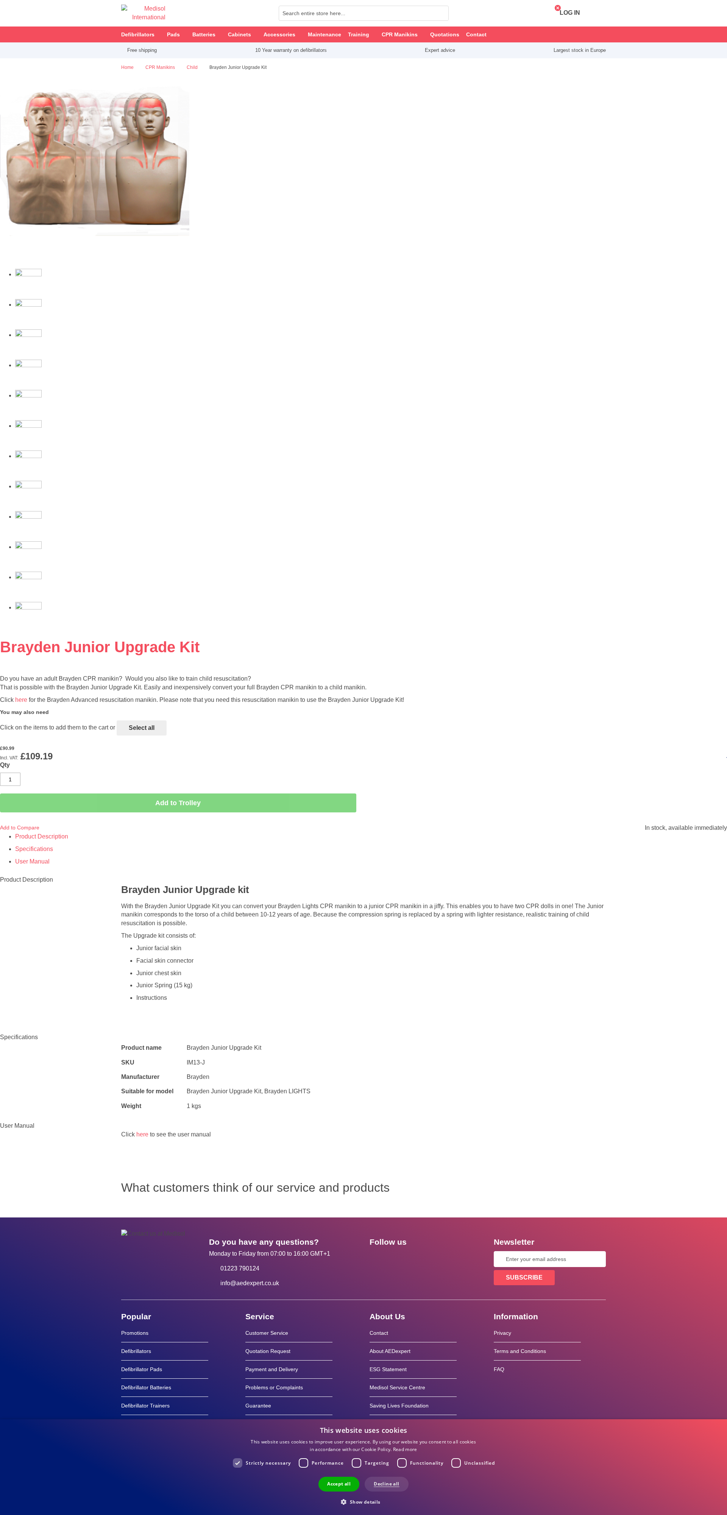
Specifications (34, 849)
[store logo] (143, 13)
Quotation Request (267, 1351)
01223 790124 (239, 1268)
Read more (405, 1449)
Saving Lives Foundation (399, 1406)
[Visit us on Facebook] (377, 1259)
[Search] (440, 13)
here (21, 700)
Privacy (502, 1333)
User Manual (32, 861)
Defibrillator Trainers (145, 1406)
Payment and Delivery (271, 1369)
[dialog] (363, 1467)
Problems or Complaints (274, 1387)
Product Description (41, 836)
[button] (363, 1501)
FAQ (499, 1369)
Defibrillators (136, 1351)
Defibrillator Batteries (146, 1387)
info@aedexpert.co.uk (249, 1283)
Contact (379, 1333)
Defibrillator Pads (141, 1369)
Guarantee (258, 1406)
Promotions (134, 1333)
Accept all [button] (339, 1484)
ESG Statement (388, 1369)
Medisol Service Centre (397, 1387)
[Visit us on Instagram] (421, 1259)
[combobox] (364, 13)
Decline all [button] (386, 1484)
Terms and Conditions (520, 1351)
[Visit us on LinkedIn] (399, 1259)
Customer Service (266, 1333)
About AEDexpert (390, 1351)
